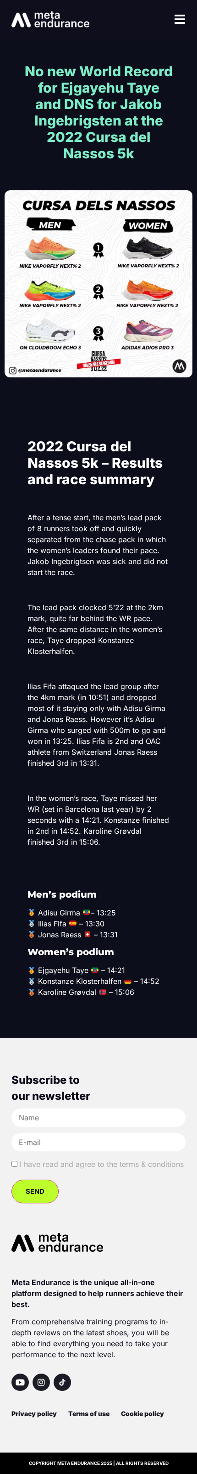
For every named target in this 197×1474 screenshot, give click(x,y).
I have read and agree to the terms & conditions (102, 1164)
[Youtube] (20, 1382)
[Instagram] (41, 1382)
